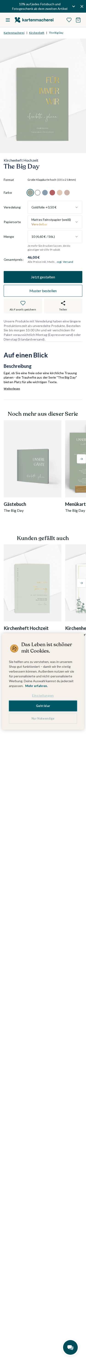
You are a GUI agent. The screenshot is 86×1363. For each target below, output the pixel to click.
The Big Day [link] (56, 32)
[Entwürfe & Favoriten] (69, 20)
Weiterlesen (12, 388)
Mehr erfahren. (36, 686)
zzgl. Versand (65, 261)
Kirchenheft (36, 32)
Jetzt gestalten (43, 277)
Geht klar (43, 706)
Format (9, 180)
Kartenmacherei (14, 32)
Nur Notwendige (43, 718)
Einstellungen (43, 695)
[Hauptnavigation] (8, 20)
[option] (30, 192)
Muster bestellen (43, 290)
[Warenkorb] (78, 20)
